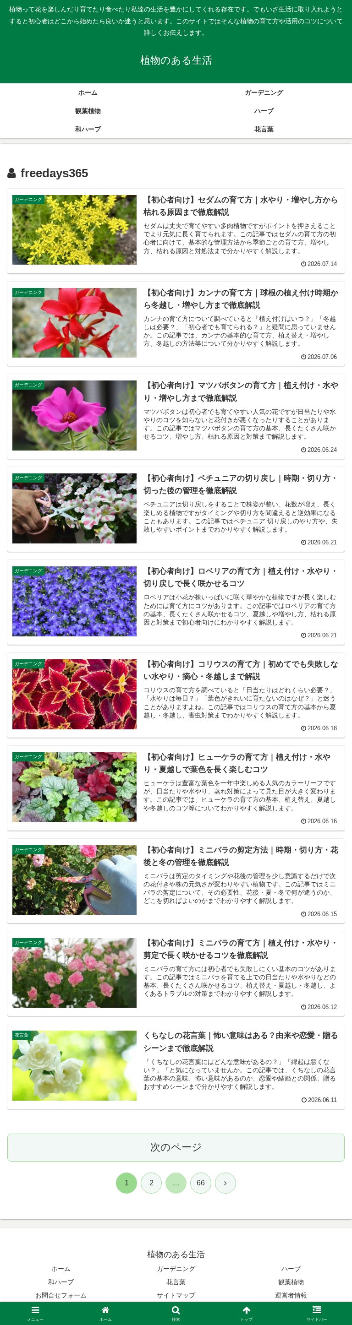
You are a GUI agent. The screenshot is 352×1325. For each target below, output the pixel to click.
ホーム (61, 1268)
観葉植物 (291, 1282)
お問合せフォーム (61, 1295)
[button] (325, 1207)
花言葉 (176, 1282)
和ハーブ (61, 1282)
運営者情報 (291, 1295)
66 (201, 1183)
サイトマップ (176, 1295)
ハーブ (291, 1268)
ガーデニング (176, 1268)
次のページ (176, 1147)
